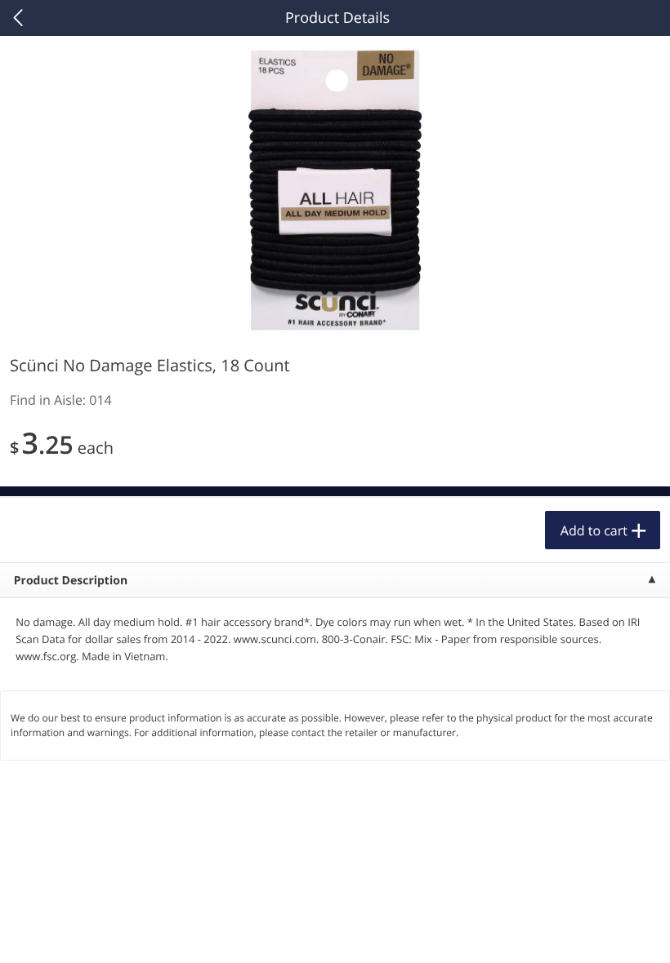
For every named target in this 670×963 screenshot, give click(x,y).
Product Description (70, 580)
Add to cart (594, 530)
